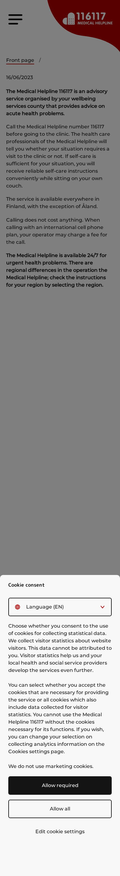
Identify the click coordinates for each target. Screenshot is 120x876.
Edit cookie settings (60, 831)
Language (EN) (45, 607)
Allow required (60, 785)
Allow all (60, 809)
